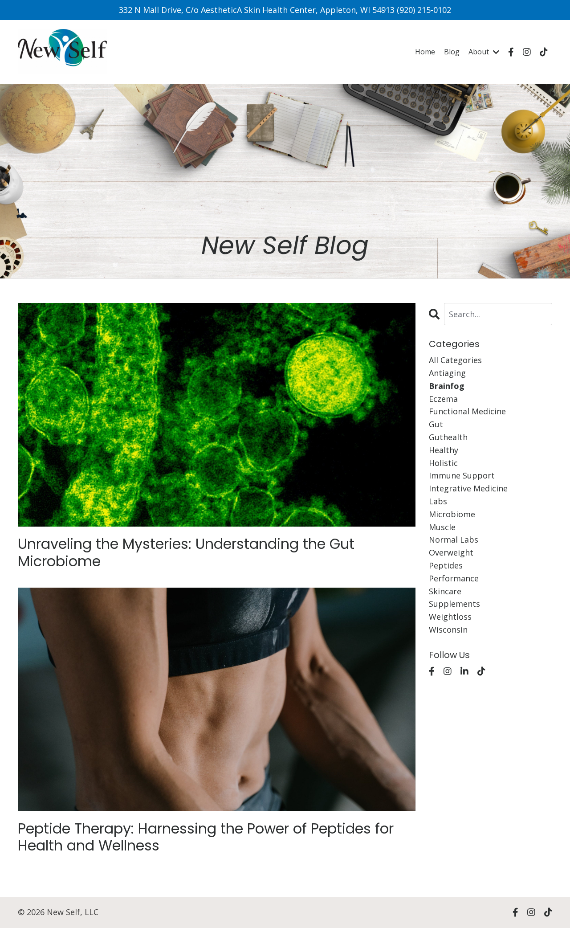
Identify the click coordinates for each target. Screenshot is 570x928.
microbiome (452, 514)
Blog (452, 52)
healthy (443, 450)
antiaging (447, 373)
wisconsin (448, 629)
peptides (446, 565)
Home (425, 52)
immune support (462, 475)
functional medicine (467, 411)
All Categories (455, 360)
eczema (443, 398)
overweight (451, 552)
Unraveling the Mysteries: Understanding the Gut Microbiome (186, 553)
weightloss (450, 616)
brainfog (446, 385)
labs (438, 501)
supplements (454, 603)
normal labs (453, 539)
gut (436, 424)
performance (454, 578)
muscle (442, 527)
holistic (443, 463)
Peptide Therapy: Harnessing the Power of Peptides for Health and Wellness (206, 837)
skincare (445, 591)
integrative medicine (468, 488)
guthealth (448, 437)
